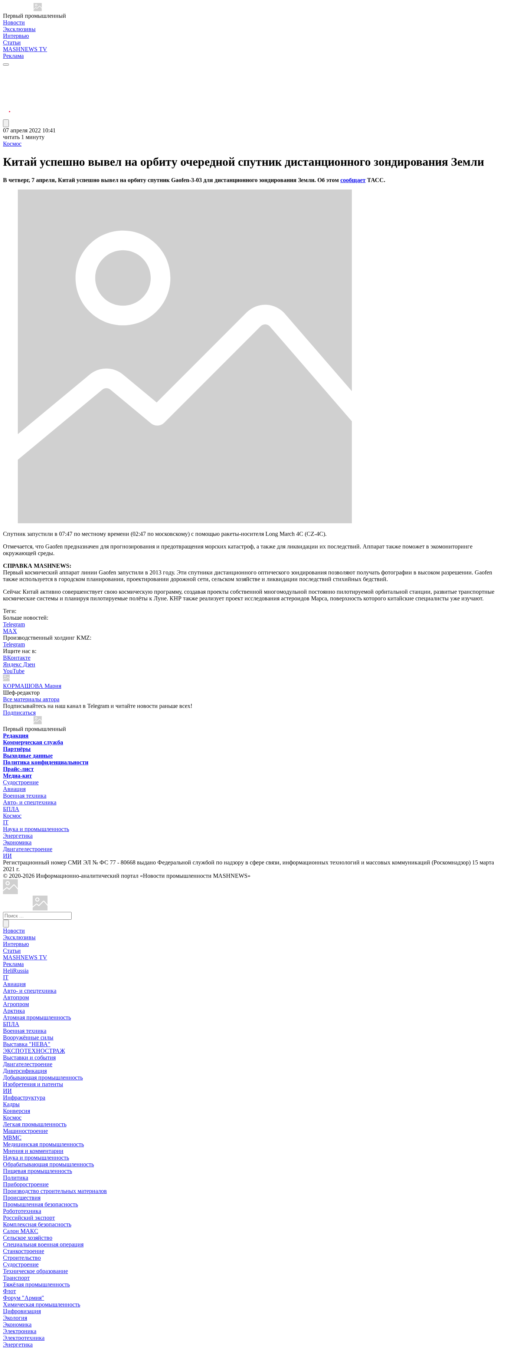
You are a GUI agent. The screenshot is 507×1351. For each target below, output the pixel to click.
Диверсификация (25, 1071)
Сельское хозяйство (27, 1238)
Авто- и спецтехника (29, 802)
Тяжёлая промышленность (36, 1284)
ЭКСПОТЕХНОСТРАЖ (34, 1051)
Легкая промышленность (34, 1124)
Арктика (14, 1011)
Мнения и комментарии (33, 1151)
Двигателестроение (27, 849)
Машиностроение (25, 1131)
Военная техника (24, 796)
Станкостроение (23, 1251)
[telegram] (6, 71)
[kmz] (40, 908)
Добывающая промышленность (43, 1077)
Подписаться (19, 712)
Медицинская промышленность (43, 1144)
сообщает (353, 180)
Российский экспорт (29, 1218)
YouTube (13, 671)
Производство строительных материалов (55, 1191)
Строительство (22, 1258)
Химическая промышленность (41, 1304)
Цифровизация (22, 1311)
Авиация (14, 789)
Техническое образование (35, 1271)
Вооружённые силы (28, 1037)
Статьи (12, 42)
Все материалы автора (31, 699)
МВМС (12, 1137)
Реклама (13, 56)
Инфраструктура (24, 1097)
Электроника (19, 1331)
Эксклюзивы (19, 29)
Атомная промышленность (37, 1017)
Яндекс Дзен (19, 664)
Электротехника (24, 1338)
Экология (15, 1318)
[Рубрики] (6, 64)
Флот (9, 1291)
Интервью (16, 36)
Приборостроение (26, 1184)
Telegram (14, 624)
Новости (14, 22)
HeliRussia (16, 971)
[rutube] (6, 116)
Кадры (11, 1104)
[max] (6, 80)
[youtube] (6, 89)
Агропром (16, 1004)
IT (6, 822)
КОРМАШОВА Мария (32, 686)
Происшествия (21, 1198)
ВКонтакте (16, 658)
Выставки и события (29, 1057)
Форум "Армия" (23, 1298)
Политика (15, 1177)
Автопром (16, 997)
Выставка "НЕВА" (26, 1044)
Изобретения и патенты (33, 1084)
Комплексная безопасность (37, 1224)
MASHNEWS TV (25, 49)
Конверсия (16, 1111)
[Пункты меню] (6, 123)
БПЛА (11, 809)
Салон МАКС (20, 1231)
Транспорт (16, 1278)
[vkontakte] (6, 98)
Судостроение (21, 782)
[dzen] (6, 107)
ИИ (7, 856)
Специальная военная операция (43, 1244)
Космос (12, 144)
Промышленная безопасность (40, 1204)
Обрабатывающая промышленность (48, 1164)
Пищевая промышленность (37, 1171)
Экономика (17, 842)
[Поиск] (6, 923)
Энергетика (18, 836)
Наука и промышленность (36, 829)
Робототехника (22, 1211)
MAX (10, 631)
